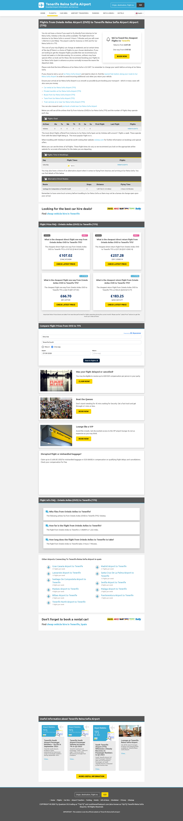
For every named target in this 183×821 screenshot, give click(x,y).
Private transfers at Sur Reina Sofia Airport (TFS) (62, 91)
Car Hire (63, 13)
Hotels (121, 13)
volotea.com (99, 140)
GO (140, 5)
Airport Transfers (79, 13)
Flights (52, 13)
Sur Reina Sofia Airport (72, 74)
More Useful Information (91, 776)
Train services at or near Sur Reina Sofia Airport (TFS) (64, 102)
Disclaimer (115, 800)
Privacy (123, 800)
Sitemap (131, 800)
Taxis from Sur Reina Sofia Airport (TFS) (59, 98)
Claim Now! (84, 381)
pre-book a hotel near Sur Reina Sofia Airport (79, 106)
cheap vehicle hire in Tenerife (63, 213)
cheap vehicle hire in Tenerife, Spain (67, 624)
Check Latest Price (65, 264)
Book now (122, 56)
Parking (95, 13)
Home (42, 13)
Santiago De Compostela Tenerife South (57, 189)
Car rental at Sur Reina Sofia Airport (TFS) (60, 87)
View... (46, 759)
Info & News (108, 13)
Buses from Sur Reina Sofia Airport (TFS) (59, 95)
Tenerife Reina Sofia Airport (68, 5)
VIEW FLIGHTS (133, 129)
